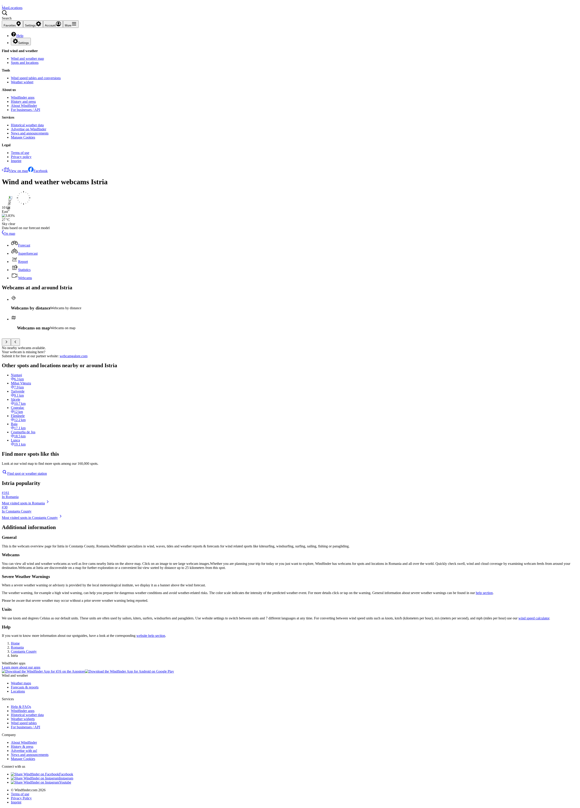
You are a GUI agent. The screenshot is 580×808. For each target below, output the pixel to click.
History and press (23, 101)
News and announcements (29, 133)
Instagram (66, 778)
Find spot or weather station (27, 473)
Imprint (16, 161)
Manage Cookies (23, 137)
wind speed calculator (533, 618)
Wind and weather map (27, 58)
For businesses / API (25, 110)
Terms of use (20, 153)
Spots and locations (25, 63)
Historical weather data (27, 125)
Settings (23, 43)
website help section (150, 636)
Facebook (41, 171)
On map (9, 233)
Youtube (65, 782)
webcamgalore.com (73, 356)
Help (19, 36)
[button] (290, 15)
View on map (18, 171)
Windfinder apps (22, 97)
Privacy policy (21, 157)
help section (484, 593)
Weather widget (22, 82)
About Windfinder (24, 106)
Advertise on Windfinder (28, 129)
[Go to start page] (2, 4)
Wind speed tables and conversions (36, 78)
